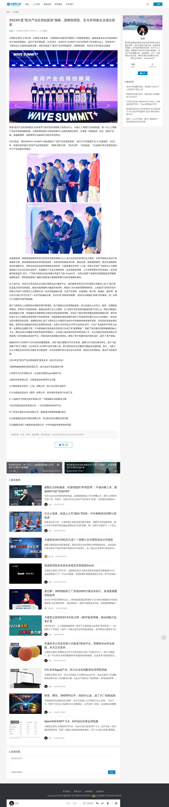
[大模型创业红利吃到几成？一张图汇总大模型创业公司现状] (25, 548)
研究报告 (58, 4)
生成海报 (89, 803)
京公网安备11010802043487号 (108, 795)
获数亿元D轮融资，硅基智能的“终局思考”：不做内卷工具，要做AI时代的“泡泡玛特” (80, 489)
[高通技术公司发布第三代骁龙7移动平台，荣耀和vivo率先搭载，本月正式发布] (25, 652)
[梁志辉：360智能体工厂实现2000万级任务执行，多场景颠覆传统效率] (25, 599)
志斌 (11, 31)
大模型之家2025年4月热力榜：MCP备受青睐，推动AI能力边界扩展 (80, 619)
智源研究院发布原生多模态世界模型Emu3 (69, 565)
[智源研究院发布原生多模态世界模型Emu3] (25, 573)
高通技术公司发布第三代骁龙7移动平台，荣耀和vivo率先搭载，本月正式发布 (79, 645)
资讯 (27, 4)
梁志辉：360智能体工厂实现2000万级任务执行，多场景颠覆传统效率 (80, 593)
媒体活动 (47, 4)
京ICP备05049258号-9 (82, 795)
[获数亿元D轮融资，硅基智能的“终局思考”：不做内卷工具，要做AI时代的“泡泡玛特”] (25, 495)
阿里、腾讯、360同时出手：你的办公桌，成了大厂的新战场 (80, 695)
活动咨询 (100, 791)
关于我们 (69, 4)
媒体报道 (88, 791)
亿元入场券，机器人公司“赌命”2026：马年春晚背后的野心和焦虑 (80, 515)
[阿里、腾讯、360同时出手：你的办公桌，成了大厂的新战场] (25, 704)
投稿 (158, 4)
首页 (8, 12)
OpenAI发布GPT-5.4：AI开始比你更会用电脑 (71, 721)
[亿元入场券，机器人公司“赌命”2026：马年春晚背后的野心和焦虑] (25, 522)
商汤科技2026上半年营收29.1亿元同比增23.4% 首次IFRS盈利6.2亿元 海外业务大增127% (143, 111)
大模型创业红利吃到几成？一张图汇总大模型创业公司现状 (78, 539)
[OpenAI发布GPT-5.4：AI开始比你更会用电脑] (25, 729)
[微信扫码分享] (97, 803)
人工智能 (36, 4)
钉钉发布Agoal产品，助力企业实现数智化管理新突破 (75, 669)
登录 (13, 772)
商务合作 (77, 791)
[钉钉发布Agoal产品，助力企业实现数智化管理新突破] (25, 678)
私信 (143, 73)
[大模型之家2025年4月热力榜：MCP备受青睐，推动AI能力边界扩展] (25, 625)
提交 (111, 772)
